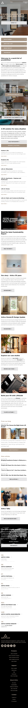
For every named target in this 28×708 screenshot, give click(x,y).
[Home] (2, 3)
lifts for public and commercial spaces (11, 65)
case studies (15, 358)
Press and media (14, 690)
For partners (14, 701)
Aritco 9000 (14, 661)
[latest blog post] (14, 433)
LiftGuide (17, 398)
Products (14, 651)
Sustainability (14, 684)
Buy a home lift (14, 688)
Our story (14, 682)
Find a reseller (14, 668)
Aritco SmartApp (14, 675)
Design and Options (14, 686)
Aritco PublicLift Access (14, 659)
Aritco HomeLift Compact (14, 655)
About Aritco (14, 680)
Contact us (4, 626)
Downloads (14, 674)
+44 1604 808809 (8, 625)
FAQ (14, 672)
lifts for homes (19, 64)
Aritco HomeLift (14, 653)
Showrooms (14, 670)
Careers (14, 699)
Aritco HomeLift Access (14, 657)
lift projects (20, 359)
